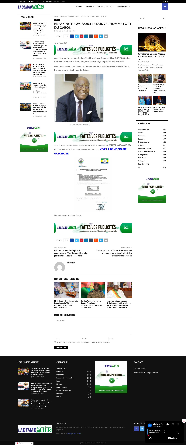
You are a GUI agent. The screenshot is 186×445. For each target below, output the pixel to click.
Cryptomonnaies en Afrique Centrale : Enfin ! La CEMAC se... (151, 56)
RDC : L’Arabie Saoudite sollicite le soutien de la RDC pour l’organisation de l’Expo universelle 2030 (66, 304)
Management (122, 6)
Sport (140, 167)
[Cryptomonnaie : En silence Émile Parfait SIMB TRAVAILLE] (145, 78)
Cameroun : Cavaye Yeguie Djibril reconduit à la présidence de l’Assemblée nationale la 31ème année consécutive (119, 304)
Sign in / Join (34, 1)
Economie (141, 136)
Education (141, 139)
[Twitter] (142, 428)
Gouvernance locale (145, 148)
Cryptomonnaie (143, 129)
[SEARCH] (164, 18)
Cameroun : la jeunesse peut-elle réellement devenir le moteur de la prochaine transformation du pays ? (40, 89)
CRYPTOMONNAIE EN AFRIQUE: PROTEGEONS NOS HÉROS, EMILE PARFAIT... (144, 111)
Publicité (56, 1)
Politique (57, 20)
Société (141, 164)
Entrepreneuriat (105, 6)
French (21, 443)
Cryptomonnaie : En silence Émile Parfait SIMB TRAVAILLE (144, 87)
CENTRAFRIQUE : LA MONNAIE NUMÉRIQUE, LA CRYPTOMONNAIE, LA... (159, 88)
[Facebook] (136, 428)
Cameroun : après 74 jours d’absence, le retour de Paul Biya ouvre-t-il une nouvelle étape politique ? (40, 28)
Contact (63, 1)
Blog (43, 1)
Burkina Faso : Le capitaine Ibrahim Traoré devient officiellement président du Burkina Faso (91, 304)
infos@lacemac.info (74, 433)
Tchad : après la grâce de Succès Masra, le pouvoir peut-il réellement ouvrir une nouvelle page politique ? (39, 69)
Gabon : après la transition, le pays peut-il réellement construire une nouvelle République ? (40, 109)
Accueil (79, 6)
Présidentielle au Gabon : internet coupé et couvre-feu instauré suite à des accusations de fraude (114, 253)
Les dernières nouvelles (146, 151)
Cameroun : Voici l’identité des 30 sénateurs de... (159, 109)
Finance (141, 145)
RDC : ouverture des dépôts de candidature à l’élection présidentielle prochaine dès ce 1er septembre (70, 253)
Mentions (49, 1)
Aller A (89, 6)
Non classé (142, 158)
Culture (140, 133)
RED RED (58, 31)
